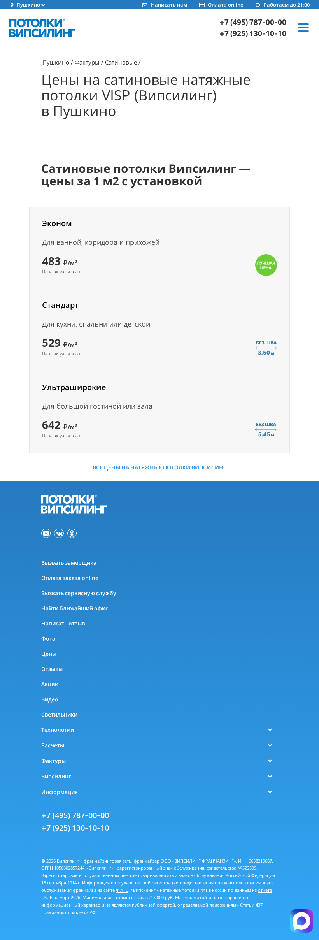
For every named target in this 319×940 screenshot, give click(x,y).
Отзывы (52, 669)
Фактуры (87, 62)
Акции (49, 684)
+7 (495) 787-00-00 (252, 22)
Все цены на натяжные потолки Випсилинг (159, 467)
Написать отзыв (63, 623)
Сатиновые (121, 62)
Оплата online (225, 4)
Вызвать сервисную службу (78, 593)
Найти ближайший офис (74, 608)
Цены (48, 653)
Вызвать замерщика (68, 562)
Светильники (59, 714)
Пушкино (55, 62)
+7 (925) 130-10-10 (252, 33)
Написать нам (169, 4)
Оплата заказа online (69, 578)
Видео (49, 699)
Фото (48, 638)
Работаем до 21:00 (287, 4)
